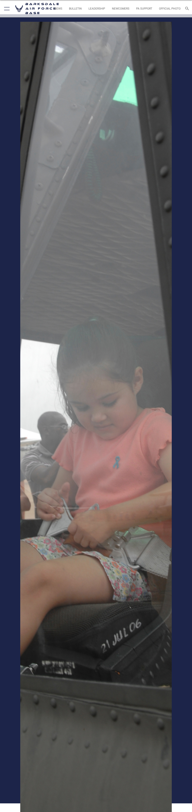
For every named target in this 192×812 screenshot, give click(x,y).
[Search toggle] (188, 9)
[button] (6, 8)
